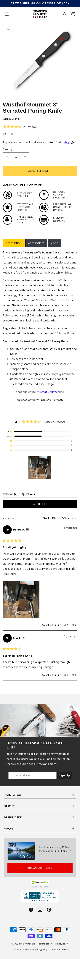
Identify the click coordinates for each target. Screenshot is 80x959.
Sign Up (64, 775)
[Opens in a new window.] (40, 884)
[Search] (65, 14)
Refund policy (45, 943)
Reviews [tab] (10, 494)
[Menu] (7, 14)
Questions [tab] (28, 494)
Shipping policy (39, 949)
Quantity (7, 149)
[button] (73, 14)
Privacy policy (61, 943)
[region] (40, 467)
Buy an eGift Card (40, 868)
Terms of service (21, 949)
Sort (46, 518)
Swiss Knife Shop (27, 943)
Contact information (60, 949)
